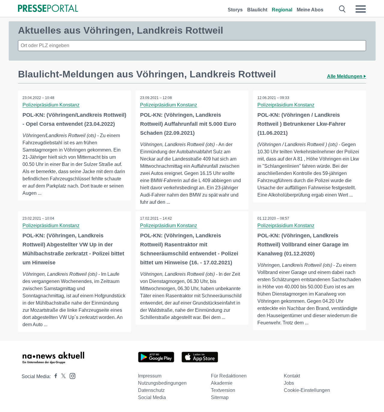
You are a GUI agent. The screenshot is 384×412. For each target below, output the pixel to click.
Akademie (221, 383)
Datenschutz (151, 390)
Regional (282, 9)
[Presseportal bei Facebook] (54, 376)
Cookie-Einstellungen (307, 390)
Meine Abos (310, 9)
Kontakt (292, 375)
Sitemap (220, 397)
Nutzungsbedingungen (162, 383)
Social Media (152, 397)
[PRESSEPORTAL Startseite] (48, 9)
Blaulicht (257, 9)
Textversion (223, 390)
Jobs (289, 383)
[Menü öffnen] (360, 9)
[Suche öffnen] (342, 9)
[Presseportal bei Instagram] (70, 375)
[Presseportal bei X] (61, 376)
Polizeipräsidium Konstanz (51, 104)
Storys (235, 9)
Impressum (149, 375)
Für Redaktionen (229, 375)
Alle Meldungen (345, 76)
